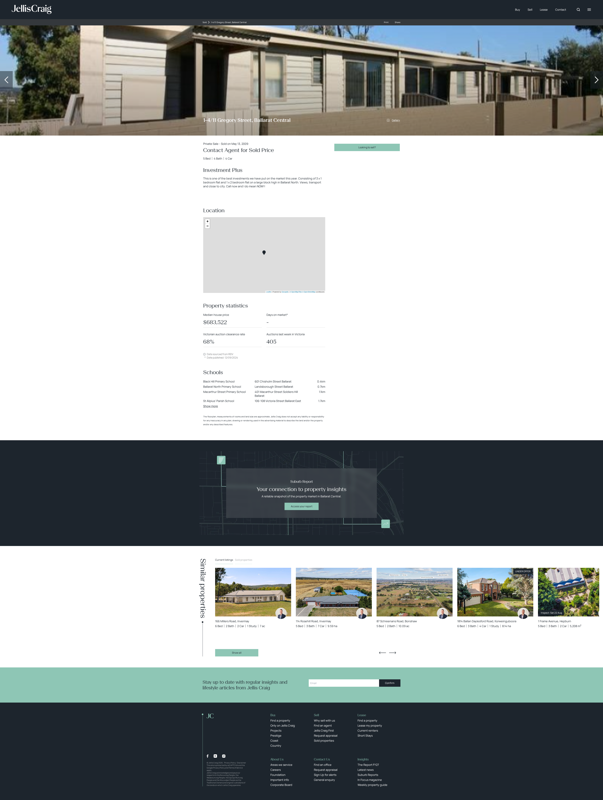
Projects (275, 730)
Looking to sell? (367, 147)
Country (275, 745)
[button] (264, 252)
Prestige (275, 735)
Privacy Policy (230, 762)
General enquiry (324, 780)
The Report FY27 (368, 765)
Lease (544, 9)
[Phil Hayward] (281, 613)
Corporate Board (281, 785)
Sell (530, 9)
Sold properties (243, 560)
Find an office (322, 765)
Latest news (366, 770)
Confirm (389, 683)
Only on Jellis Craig (282, 725)
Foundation (277, 775)
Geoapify (285, 292)
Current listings (224, 560)
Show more (210, 406)
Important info (279, 780)
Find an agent (323, 725)
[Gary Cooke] (523, 613)
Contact (560, 9)
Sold (205, 22)
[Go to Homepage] (32, 9)
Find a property (280, 720)
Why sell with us (324, 720)
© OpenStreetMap (308, 292)
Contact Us (322, 759)
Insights (363, 759)
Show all (237, 652)
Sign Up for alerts (325, 775)
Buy (517, 9)
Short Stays (365, 735)
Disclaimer (241, 762)
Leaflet (268, 292)
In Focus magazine (370, 780)
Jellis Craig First (324, 730)
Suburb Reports (368, 775)
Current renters (368, 730)
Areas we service (281, 765)
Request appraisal (325, 735)
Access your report (301, 506)
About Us (277, 759)
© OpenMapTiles (296, 292)
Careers (275, 770)
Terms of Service (236, 767)
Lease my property (370, 725)
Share (397, 22)
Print (386, 22)
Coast (274, 740)
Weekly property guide (372, 785)
